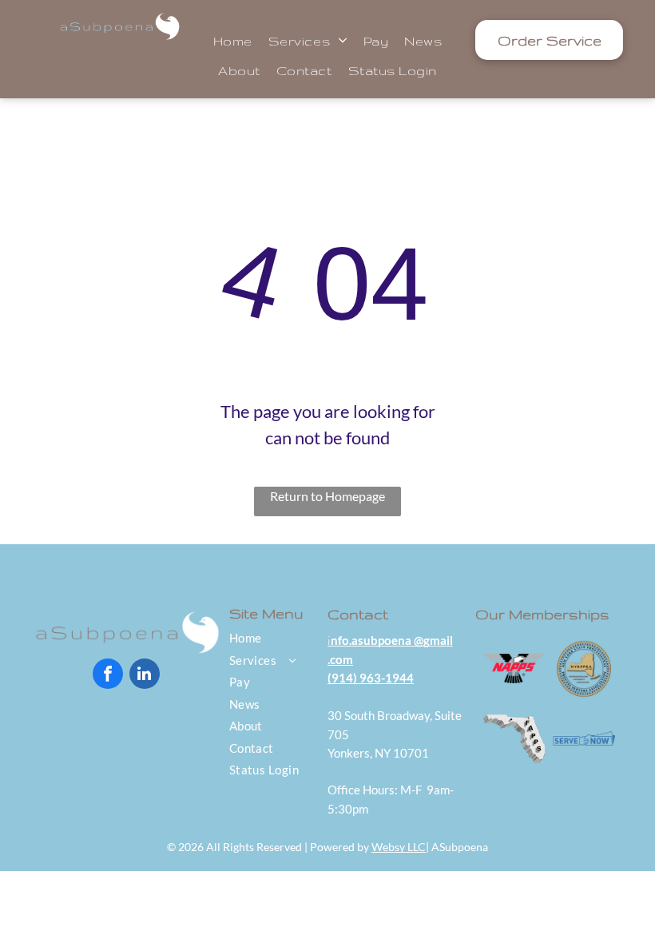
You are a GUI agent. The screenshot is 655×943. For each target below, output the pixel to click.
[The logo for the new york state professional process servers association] (584, 669)
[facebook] (108, 676)
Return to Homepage (327, 495)
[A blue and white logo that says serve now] (584, 739)
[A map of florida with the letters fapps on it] (514, 739)
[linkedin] (144, 676)
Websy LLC (398, 846)
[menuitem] (232, 40)
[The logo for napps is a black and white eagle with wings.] (514, 669)
